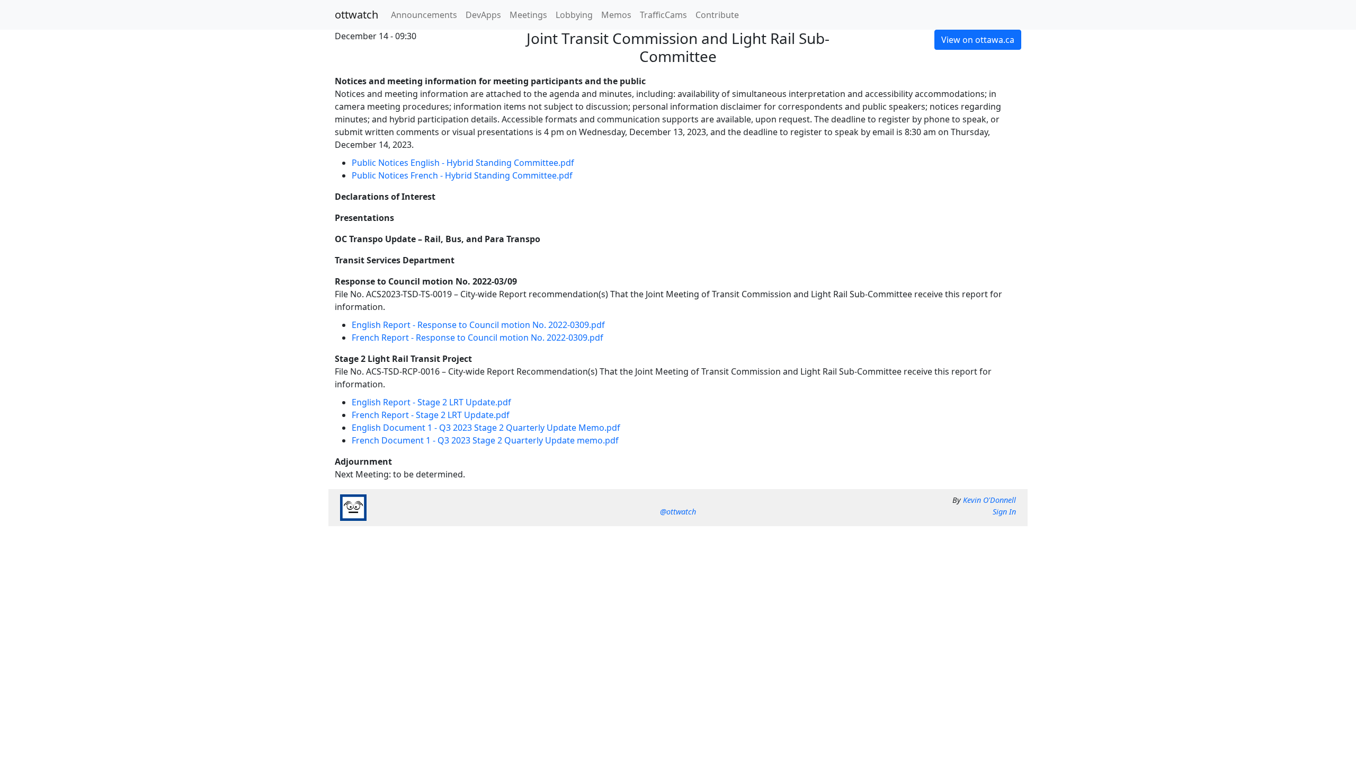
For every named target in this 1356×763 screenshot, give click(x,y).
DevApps (483, 15)
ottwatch (356, 14)
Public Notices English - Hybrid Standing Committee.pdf (463, 162)
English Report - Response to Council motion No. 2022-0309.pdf (478, 325)
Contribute (717, 15)
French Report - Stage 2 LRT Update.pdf (431, 415)
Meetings (528, 15)
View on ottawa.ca (977, 40)
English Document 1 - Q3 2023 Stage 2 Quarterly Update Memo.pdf (486, 427)
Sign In (1004, 512)
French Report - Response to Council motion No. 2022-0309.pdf (477, 337)
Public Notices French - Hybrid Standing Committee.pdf (462, 175)
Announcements (424, 15)
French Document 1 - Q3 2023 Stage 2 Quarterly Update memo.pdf (485, 440)
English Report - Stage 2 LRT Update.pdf (431, 402)
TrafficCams (663, 15)
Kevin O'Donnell (989, 500)
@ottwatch (678, 512)
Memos (616, 15)
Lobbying (574, 15)
